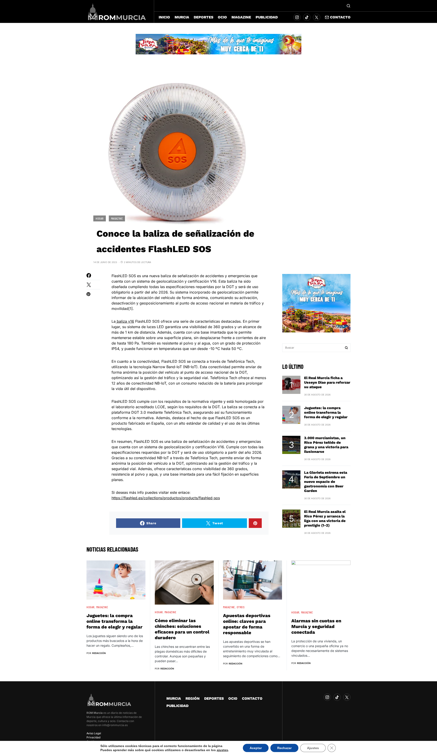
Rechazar (284, 748)
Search (346, 348)
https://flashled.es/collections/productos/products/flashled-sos (166, 498)
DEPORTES (214, 698)
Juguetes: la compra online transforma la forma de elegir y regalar (326, 412)
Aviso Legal (93, 733)
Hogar (100, 218)
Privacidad (93, 737)
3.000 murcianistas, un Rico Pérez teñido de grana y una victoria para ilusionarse (326, 445)
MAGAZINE (117, 218)
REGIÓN (192, 698)
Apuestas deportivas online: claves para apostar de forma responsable (246, 624)
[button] (348, 6)
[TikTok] (306, 17)
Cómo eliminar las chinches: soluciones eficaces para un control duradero (182, 629)
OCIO (232, 698)
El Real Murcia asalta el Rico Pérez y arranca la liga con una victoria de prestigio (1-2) (325, 518)
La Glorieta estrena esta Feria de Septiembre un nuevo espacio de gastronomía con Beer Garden (325, 481)
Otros (241, 607)
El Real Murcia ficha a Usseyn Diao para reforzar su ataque (327, 382)
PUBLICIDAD (177, 706)
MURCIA (173, 698)
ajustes (222, 750)
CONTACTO (252, 698)
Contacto (340, 17)
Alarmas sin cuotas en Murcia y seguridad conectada (316, 626)
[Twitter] (316, 17)
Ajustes (313, 748)
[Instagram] (297, 17)
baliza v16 (125, 321)
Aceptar (256, 748)
